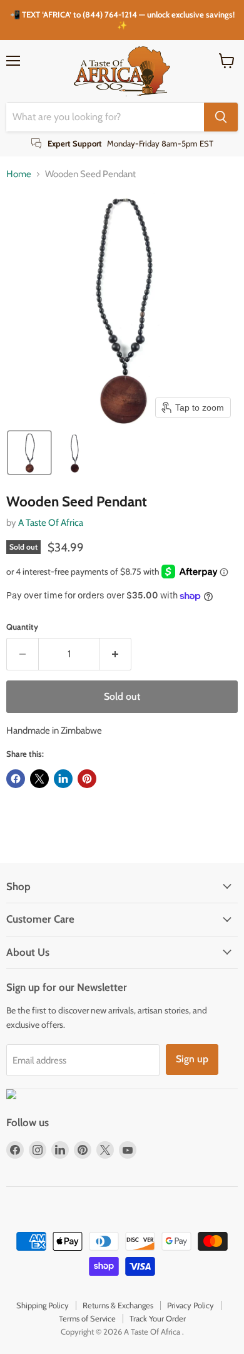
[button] (29, 452)
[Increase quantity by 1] (115, 654)
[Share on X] (39, 778)
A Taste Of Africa (50, 522)
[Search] (221, 117)
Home (18, 174)
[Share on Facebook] (15, 778)
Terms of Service (87, 1318)
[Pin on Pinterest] (87, 778)
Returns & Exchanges (118, 1305)
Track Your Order (158, 1318)
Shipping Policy (42, 1305)
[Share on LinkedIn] (63, 778)
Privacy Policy (190, 1305)
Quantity (22, 627)
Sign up (192, 1059)
